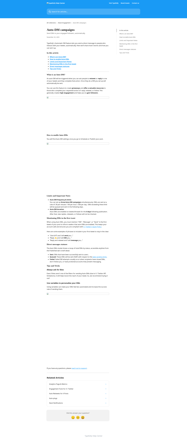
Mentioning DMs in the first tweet (63, 64)
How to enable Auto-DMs (59, 59)
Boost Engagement (64, 23)
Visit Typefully (113, 3)
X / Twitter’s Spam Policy (92, 227)
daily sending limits (100, 257)
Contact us (135, 3)
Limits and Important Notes (61, 62)
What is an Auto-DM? (58, 57)
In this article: (123, 30)
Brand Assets (125, 3)
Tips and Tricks (55, 69)
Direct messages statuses (59, 66)
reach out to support (79, 368)
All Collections (51, 23)
